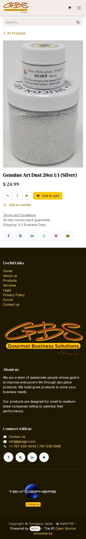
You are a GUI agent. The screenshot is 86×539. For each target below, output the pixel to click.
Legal (7, 290)
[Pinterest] (56, 236)
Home (7, 271)
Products (10, 280)
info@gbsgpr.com (22, 441)
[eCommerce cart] (69, 8)
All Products (16, 33)
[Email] (68, 236)
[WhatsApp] (44, 236)
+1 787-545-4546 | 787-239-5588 (35, 446)
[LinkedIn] (32, 236)
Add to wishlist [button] (19, 205)
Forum (8, 300)
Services (9, 285)
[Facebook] (8, 236)
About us (10, 276)
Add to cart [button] (50, 196)
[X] (20, 236)
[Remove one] (7, 196)
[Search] (78, 22)
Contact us (11, 304)
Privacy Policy (14, 295)
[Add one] (26, 196)
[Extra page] (44, 457)
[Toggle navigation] (79, 7)
